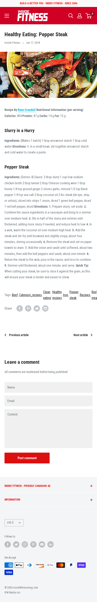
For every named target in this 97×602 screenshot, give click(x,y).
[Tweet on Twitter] (37, 308)
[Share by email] (45, 308)
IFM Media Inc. (13, 592)
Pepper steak (74, 295)
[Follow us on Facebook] (8, 544)
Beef (15, 295)
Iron (65, 295)
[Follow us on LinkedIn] (50, 544)
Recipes (85, 295)
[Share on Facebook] (19, 308)
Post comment (27, 458)
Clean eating (47, 295)
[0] (89, 15)
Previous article (19, 335)
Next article (81, 335)
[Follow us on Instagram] (25, 544)
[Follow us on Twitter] (16, 544)
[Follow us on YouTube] (42, 544)
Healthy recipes (57, 295)
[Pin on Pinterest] (28, 308)
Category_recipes (30, 295)
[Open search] (70, 15)
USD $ (10, 522)
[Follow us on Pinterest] (33, 544)
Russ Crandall (27, 110)
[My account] (79, 15)
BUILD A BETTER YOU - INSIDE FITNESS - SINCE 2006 (48, 3)
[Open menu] (7, 16)
